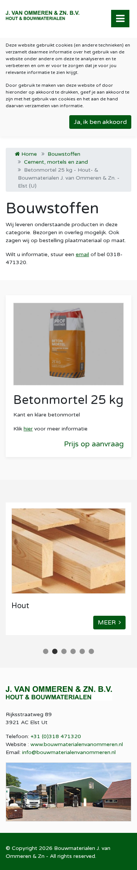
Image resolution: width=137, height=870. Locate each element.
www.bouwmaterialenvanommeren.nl (76, 744)
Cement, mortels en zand (56, 162)
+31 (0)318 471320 (55, 736)
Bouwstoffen (64, 154)
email (82, 254)
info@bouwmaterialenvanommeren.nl (69, 752)
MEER (108, 622)
